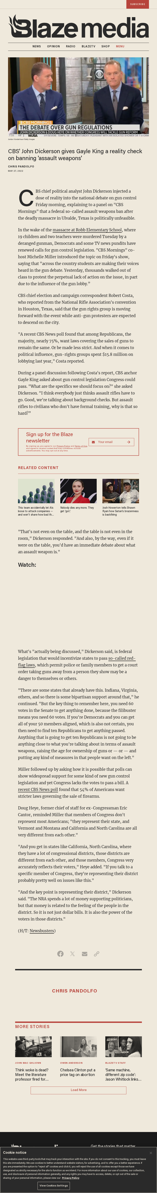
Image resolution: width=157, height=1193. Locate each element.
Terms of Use (81, 446)
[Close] (151, 1153)
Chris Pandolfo (21, 167)
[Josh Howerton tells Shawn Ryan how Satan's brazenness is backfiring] (120, 490)
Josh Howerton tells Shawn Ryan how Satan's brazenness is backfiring (120, 511)
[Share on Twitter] (72, 954)
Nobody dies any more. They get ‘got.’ (77, 510)
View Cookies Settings (54, 1186)
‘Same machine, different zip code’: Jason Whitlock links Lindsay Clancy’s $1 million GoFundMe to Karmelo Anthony (122, 1075)
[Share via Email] (84, 954)
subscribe (137, 4)
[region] (78, 1170)
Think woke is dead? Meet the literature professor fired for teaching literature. (31, 1075)
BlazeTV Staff (115, 1063)
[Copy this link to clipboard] (96, 954)
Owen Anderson (71, 1063)
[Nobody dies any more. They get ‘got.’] (78, 490)
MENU (120, 46)
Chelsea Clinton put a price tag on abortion (77, 1072)
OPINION (53, 46)
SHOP (105, 46)
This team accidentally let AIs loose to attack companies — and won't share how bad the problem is (35, 512)
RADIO (71, 46)
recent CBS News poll (38, 789)
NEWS (37, 46)
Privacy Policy (63, 446)
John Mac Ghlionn (28, 1063)
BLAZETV (89, 46)
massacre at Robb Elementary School (87, 229)
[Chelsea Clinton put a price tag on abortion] (78, 1046)
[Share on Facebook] (60, 954)
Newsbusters (42, 930)
